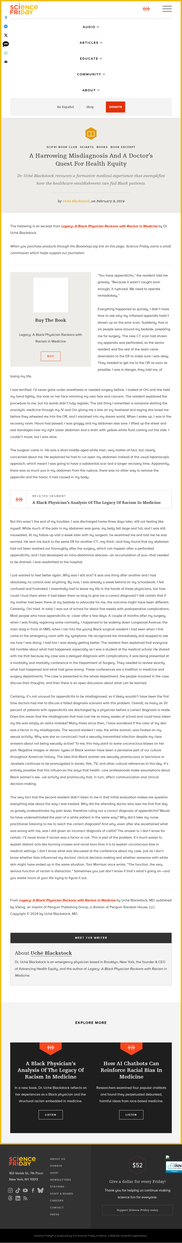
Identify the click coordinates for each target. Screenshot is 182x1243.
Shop (90, 107)
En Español (65, 107)
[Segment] (51, 1048)
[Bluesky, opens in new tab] (40, 1190)
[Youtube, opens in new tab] (25, 1190)
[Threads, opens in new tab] (10, 1197)
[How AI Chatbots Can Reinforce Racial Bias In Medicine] (131, 1087)
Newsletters (60, 1179)
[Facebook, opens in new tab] (33, 1190)
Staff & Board (61, 1193)
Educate (89, 59)
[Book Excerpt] (91, 133)
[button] (146, 8)
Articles (89, 43)
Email (5, 61)
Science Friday (24, 10)
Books (102, 147)
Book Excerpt (123, 147)
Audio (89, 27)
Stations (57, 1186)
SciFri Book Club (62, 147)
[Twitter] (5, 35)
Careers (56, 1200)
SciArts (87, 147)
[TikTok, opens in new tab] (17, 1190)
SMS (5, 44)
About (89, 90)
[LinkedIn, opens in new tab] (17, 1197)
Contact (57, 1207)
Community (89, 74)
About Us (57, 1159)
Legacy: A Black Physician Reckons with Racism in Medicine (67, 900)
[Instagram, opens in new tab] (10, 1190)
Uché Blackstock (76, 201)
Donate (115, 107)
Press (54, 1214)
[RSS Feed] (25, 1197)
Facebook (5, 17)
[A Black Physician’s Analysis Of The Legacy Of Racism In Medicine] (50, 1087)
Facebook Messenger (5, 26)
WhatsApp (5, 53)
